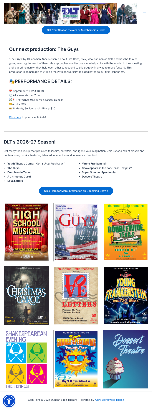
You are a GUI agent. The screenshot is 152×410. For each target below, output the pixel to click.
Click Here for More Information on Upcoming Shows (76, 190)
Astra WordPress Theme (109, 399)
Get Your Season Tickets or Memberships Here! (76, 30)
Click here (15, 117)
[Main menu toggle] (144, 13)
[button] (9, 401)
